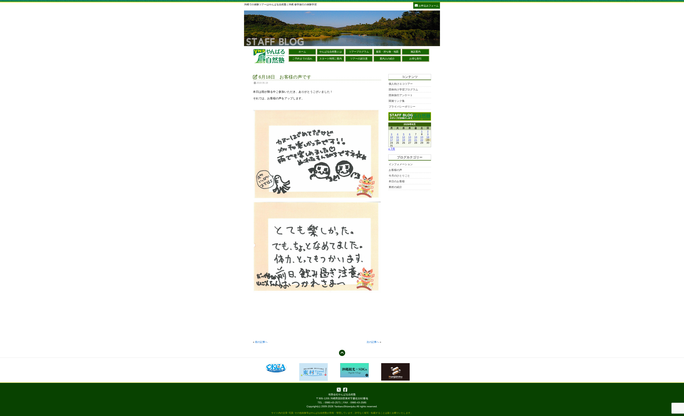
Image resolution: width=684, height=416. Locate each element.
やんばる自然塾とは (330, 51)
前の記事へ (261, 342)
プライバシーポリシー (402, 106)
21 (415, 139)
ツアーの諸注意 (359, 58)
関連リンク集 (397, 100)
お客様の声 (395, 169)
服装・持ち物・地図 (387, 51)
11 (397, 137)
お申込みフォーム (428, 5)
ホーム (302, 51)
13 (409, 137)
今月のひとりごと (399, 175)
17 (391, 139)
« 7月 (391, 148)
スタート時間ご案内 (330, 58)
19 (403, 139)
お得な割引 (415, 58)
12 (403, 137)
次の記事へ (373, 342)
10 (391, 137)
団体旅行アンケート (401, 95)
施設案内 (416, 51)
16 (427, 137)
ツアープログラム (359, 51)
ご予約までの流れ (302, 58)
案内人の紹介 (387, 58)
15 (421, 137)
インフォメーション (401, 164)
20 (409, 139)
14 (415, 137)
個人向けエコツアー (401, 83)
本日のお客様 (397, 181)
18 (397, 139)
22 (421, 139)
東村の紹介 (395, 187)
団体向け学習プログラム (403, 89)
